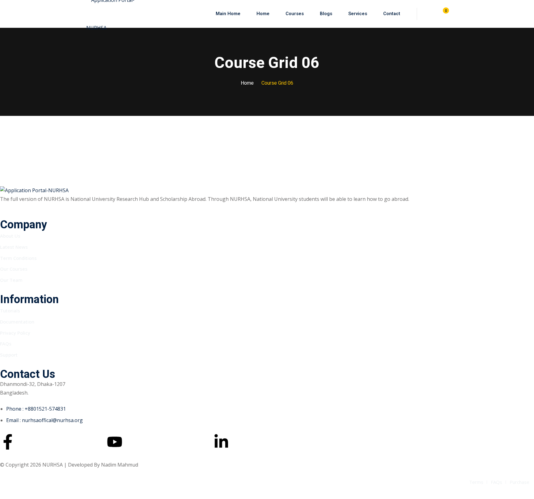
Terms (476, 482)
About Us (10, 236)
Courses (295, 13)
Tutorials (10, 310)
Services (357, 13)
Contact (391, 13)
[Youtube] (114, 442)
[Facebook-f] (7, 442)
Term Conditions (18, 258)
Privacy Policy (15, 333)
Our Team (11, 280)
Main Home (228, 13)
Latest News (14, 247)
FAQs (5, 343)
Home (262, 13)
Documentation (17, 322)
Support (9, 355)
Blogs (326, 13)
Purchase (519, 482)
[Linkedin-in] (221, 442)
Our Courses (14, 269)
